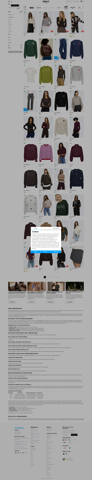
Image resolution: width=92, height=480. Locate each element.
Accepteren (56, 251)
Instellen (35, 251)
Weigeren (45, 251)
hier (37, 245)
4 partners (50, 236)
